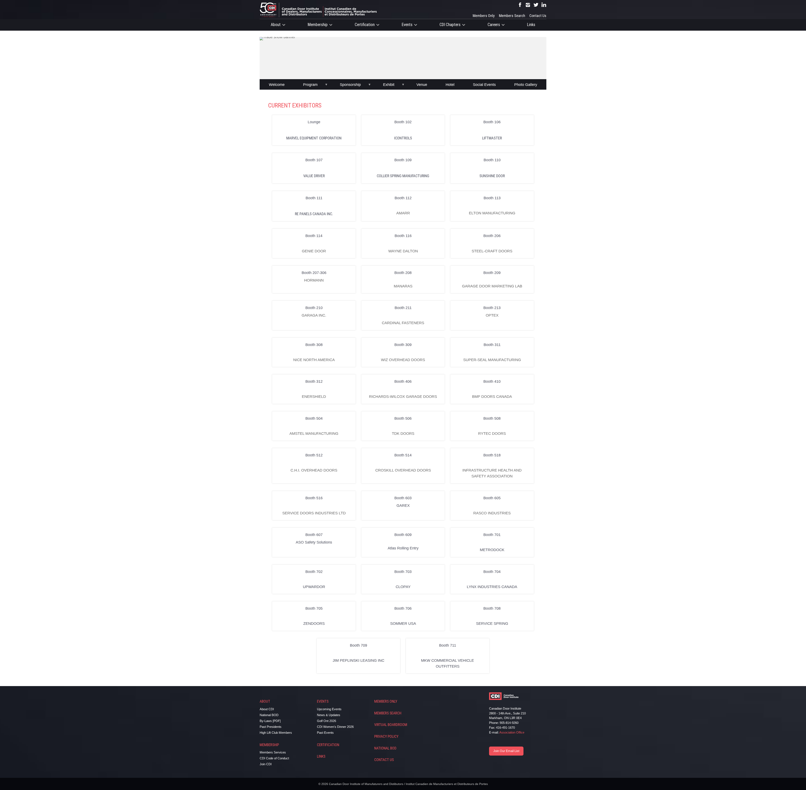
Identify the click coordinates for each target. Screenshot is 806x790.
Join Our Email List (506, 751)
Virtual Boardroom (390, 725)
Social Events (484, 85)
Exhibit (388, 85)
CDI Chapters (450, 24)
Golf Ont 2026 (326, 721)
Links (531, 24)
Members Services (273, 752)
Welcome (277, 85)
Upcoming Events (329, 709)
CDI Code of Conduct (274, 758)
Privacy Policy (386, 736)
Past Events (325, 732)
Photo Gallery (525, 85)
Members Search (512, 15)
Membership (318, 24)
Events (407, 24)
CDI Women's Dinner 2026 (335, 726)
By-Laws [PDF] (270, 721)
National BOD (269, 715)
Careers (494, 24)
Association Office (511, 732)
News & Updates (328, 715)
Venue (421, 85)
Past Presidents (270, 726)
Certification (365, 24)
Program (310, 85)
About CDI (267, 709)
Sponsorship (350, 85)
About (276, 24)
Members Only (484, 15)
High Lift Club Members (276, 732)
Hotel (450, 85)
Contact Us (537, 15)
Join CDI (266, 764)
